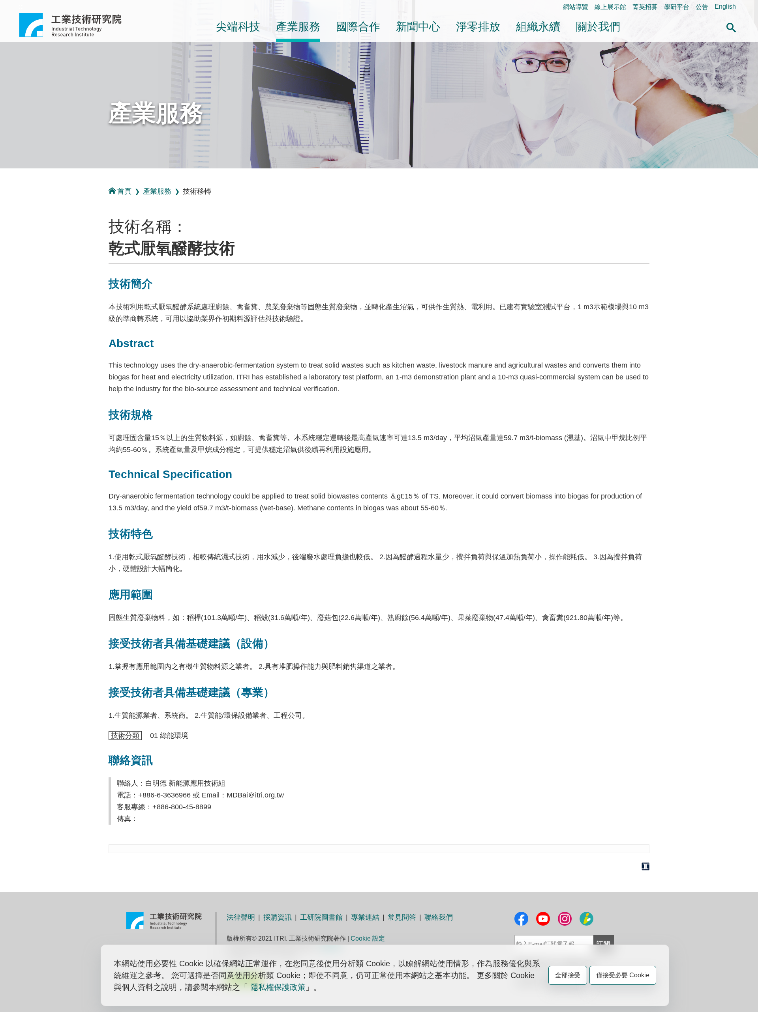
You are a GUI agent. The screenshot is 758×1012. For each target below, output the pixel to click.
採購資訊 (277, 917)
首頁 (124, 191)
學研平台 (676, 7)
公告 (702, 7)
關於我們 (598, 27)
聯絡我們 (438, 917)
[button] (731, 26)
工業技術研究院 (76, 25)
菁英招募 (645, 7)
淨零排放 (478, 27)
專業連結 (365, 917)
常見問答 (402, 917)
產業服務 (298, 27)
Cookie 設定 (368, 938)
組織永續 (538, 27)
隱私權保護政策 (278, 987)
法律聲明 (241, 917)
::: (21, 6)
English (725, 6)
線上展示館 (610, 7)
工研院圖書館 (321, 917)
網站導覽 (575, 7)
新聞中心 (418, 27)
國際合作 (358, 27)
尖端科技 (238, 27)
